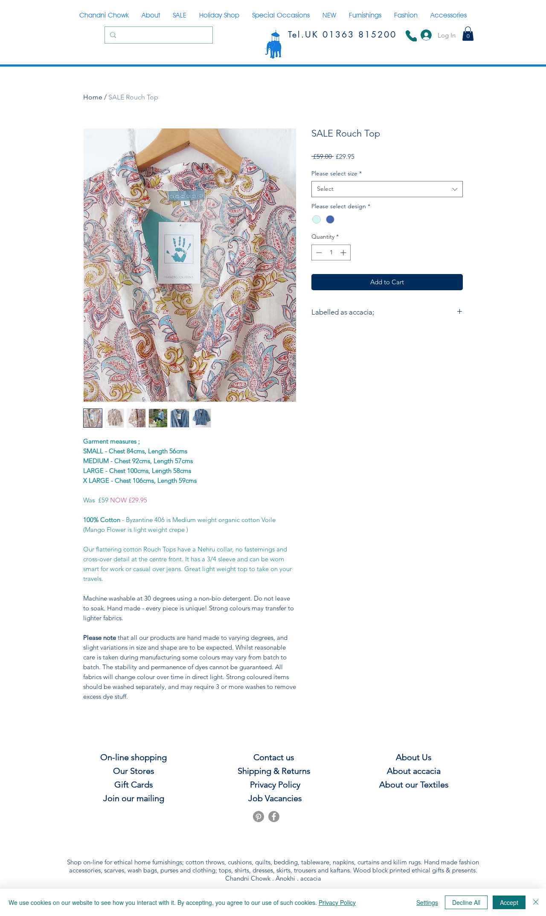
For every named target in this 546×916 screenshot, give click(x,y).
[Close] (536, 902)
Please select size (336, 173)
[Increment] (344, 252)
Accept (509, 902)
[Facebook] (273, 816)
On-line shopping (133, 757)
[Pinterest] (258, 816)
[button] (468, 33)
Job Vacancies (274, 798)
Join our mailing (133, 798)
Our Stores (133, 771)
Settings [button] (427, 902)
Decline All (466, 902)
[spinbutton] (331, 252)
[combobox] (387, 189)
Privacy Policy (337, 902)
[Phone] (411, 35)
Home (92, 97)
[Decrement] (318, 252)
